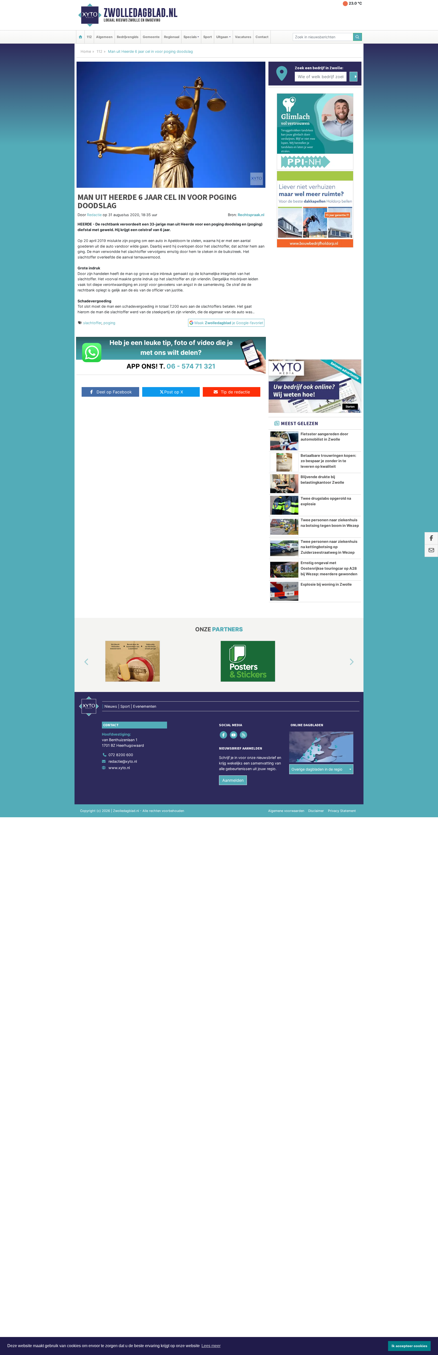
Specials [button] (190, 37)
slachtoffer (92, 323)
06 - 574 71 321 (191, 366)
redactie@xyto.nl (122, 761)
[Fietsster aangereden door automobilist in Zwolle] (284, 440)
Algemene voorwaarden (286, 811)
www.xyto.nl (119, 768)
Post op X (173, 391)
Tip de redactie (235, 391)
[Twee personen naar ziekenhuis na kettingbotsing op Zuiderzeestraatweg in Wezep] (284, 548)
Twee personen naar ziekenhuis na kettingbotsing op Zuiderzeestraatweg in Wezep (329, 546)
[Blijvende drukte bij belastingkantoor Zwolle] (284, 483)
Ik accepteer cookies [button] (409, 1346)
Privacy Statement (342, 811)
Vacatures (243, 37)
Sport (207, 37)
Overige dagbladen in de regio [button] (316, 769)
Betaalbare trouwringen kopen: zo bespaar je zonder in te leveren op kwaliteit (328, 460)
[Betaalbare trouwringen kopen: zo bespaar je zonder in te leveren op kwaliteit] (284, 462)
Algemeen (104, 37)
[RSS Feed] (244, 735)
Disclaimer (316, 811)
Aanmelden (233, 780)
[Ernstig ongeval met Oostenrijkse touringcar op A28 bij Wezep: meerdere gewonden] (284, 569)
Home (86, 51)
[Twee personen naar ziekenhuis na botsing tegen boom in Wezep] (284, 526)
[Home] (80, 36)
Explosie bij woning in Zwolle (326, 584)
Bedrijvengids (127, 37)
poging (109, 323)
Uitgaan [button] (222, 37)
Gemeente (151, 37)
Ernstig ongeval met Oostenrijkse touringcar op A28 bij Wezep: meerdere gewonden (329, 568)
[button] (81, 662)
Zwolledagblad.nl (140, 12)
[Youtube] (234, 735)
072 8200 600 (120, 755)
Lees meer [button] (211, 1346)
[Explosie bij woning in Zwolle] (284, 591)
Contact (262, 37)
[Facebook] (224, 735)
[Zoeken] (357, 37)
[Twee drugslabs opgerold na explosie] (284, 505)
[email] (431, 551)
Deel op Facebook (114, 391)
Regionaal (171, 37)
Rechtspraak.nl (251, 215)
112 (89, 37)
